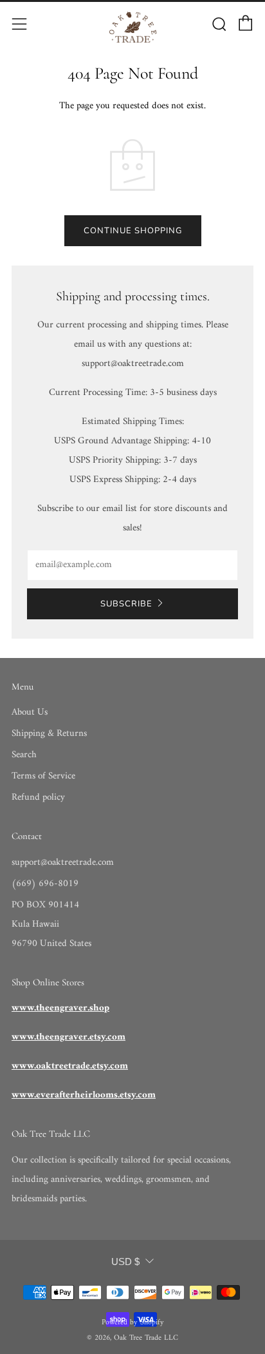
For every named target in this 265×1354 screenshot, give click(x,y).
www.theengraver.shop (60, 1008)
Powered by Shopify (133, 1323)
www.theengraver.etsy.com (68, 1037)
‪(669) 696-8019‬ (45, 884)
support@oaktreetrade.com (63, 862)
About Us (30, 712)
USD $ (125, 1261)
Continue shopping (133, 231)
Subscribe (126, 604)
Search (24, 755)
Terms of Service (43, 776)
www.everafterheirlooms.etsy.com (84, 1095)
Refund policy (38, 797)
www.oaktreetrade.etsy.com (70, 1066)
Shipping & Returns (49, 733)
